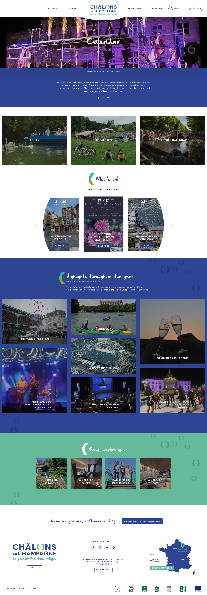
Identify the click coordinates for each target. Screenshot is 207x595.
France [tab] (153, 555)
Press (35, 588)
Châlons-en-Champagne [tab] (155, 560)
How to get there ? (162, 568)
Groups (28, 588)
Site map (20, 588)
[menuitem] (51, 8)
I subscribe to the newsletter (142, 521)
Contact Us (34, 567)
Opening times (103, 570)
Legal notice (10, 588)
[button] (179, 7)
